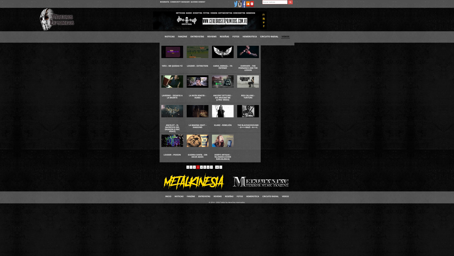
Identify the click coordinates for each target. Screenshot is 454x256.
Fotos (235, 36)
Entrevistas (197, 36)
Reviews (211, 36)
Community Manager (180, 2)
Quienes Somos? (198, 2)
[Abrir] (210, 20)
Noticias (170, 36)
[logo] (94, 19)
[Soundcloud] (248, 4)
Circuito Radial (269, 36)
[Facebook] (244, 4)
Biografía (164, 2)
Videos (285, 36)
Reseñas (224, 36)
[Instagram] (240, 4)
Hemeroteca (250, 36)
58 (217, 167)
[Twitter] (236, 4)
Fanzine (182, 36)
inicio (168, 196)
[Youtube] (252, 4)
